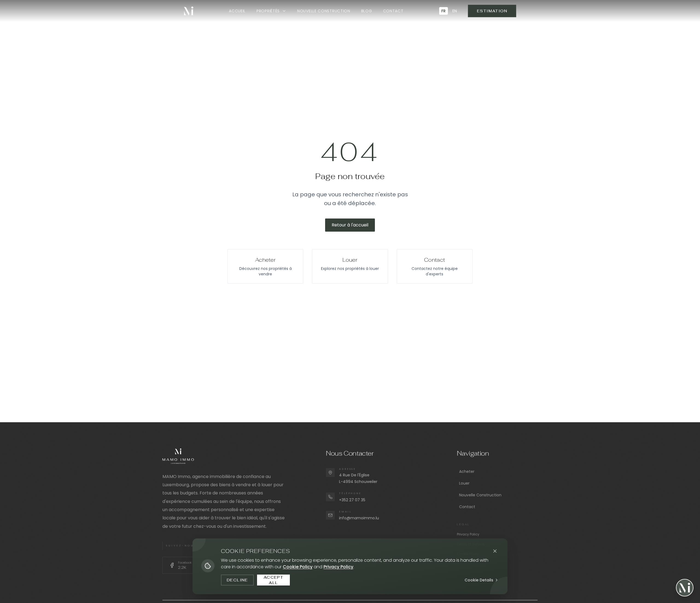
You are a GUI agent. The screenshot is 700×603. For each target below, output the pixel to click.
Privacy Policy (468, 534)
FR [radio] (443, 11)
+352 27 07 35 (352, 500)
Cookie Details (479, 580)
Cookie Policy (298, 567)
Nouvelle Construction (480, 495)
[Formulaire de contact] (684, 587)
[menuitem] (237, 11)
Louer (464, 483)
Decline (237, 580)
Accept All (273, 580)
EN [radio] (454, 11)
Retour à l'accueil (350, 225)
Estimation (492, 10)
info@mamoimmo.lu (359, 518)
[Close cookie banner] (495, 551)
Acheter (466, 471)
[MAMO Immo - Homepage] (188, 11)
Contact (467, 506)
